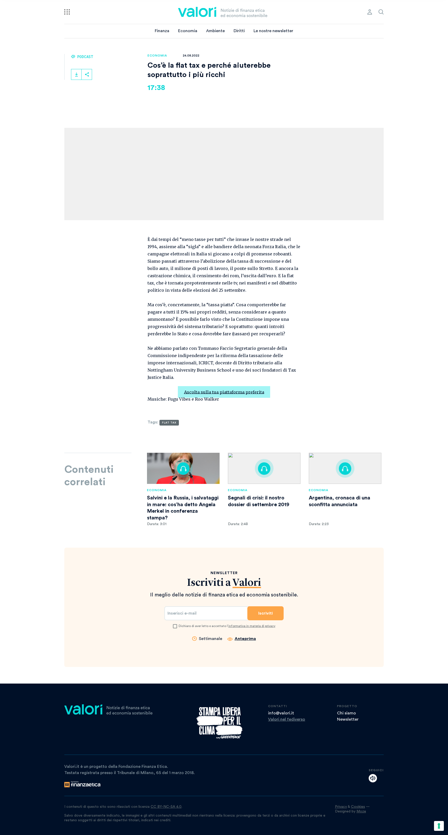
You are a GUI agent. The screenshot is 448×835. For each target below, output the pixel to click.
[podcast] (373, 778)
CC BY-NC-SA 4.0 (166, 807)
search (381, 12)
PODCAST (84, 56)
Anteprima (245, 639)
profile (369, 12)
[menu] (67, 12)
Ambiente (215, 31)
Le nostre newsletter (273, 31)
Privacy (341, 807)
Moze (361, 811)
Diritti (239, 31)
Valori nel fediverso (286, 719)
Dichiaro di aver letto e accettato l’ (227, 626)
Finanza (162, 31)
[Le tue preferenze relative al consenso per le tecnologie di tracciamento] (439, 826)
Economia (187, 31)
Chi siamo (346, 713)
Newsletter (348, 719)
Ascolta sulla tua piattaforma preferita (224, 391)
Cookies (358, 807)
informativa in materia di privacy (251, 626)
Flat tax (169, 422)
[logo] (222, 12)
